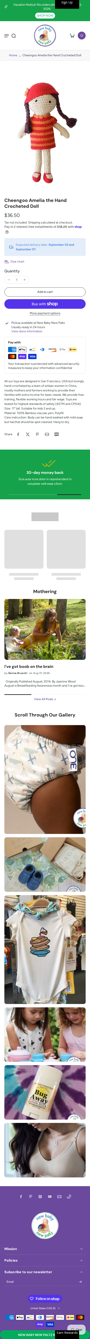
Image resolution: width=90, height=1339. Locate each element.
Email (10, 1281)
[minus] (9, 279)
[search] (13, 35)
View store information (26, 331)
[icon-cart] (72, 35)
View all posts (43, 699)
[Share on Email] (47, 434)
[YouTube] (50, 1196)
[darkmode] (82, 35)
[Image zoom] (45, 129)
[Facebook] (21, 1196)
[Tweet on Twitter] (28, 434)
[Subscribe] (80, 1282)
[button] (45, 1334)
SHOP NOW (45, 15)
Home (13, 55)
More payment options (45, 313)
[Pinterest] (30, 1196)
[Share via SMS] (56, 434)
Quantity (12, 271)
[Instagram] (40, 1196)
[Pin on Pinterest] (37, 434)
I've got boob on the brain (28, 666)
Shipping (34, 222)
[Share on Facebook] (18, 434)
